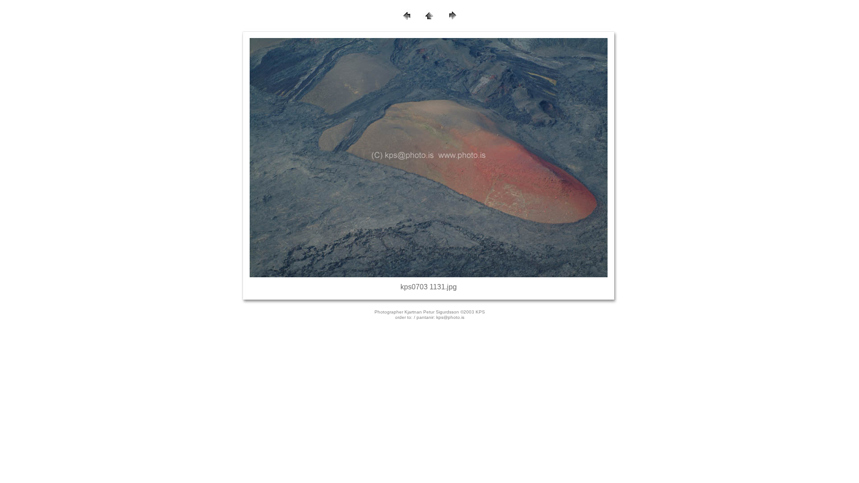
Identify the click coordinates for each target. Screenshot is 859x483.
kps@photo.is (450, 317)
